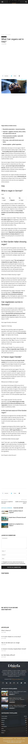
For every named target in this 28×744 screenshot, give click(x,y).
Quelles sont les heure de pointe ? (21, 502)
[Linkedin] (6, 683)
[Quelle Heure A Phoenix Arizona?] (4, 519)
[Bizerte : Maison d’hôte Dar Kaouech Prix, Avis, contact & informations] (4, 707)
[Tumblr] (17, 683)
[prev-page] (13, 531)
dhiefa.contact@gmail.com (18, 679)
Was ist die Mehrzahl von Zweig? (10, 642)
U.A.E (15, 738)
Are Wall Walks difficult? (8, 655)
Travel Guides (8, 34)
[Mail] (10, 683)
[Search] (26, 2)
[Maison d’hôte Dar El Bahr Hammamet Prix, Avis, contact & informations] (4, 699)
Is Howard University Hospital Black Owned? (13, 649)
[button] (2, 2)
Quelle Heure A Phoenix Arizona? (17, 517)
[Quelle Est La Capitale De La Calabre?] (4, 525)
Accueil (2, 34)
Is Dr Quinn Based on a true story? (11, 636)
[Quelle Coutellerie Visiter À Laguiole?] (4, 512)
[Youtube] (25, 683)
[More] (19, 76)
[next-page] (15, 531)
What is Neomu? (6, 630)
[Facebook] (3, 683)
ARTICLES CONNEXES (6, 507)
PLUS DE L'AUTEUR (18, 507)
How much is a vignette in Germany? (7, 502)
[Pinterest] (14, 683)
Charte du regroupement (8, 738)
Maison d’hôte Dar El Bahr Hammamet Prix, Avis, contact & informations (16, 699)
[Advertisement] (14, 18)
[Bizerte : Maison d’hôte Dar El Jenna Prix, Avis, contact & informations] (4, 693)
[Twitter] (21, 683)
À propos (19, 738)
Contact (23, 738)
